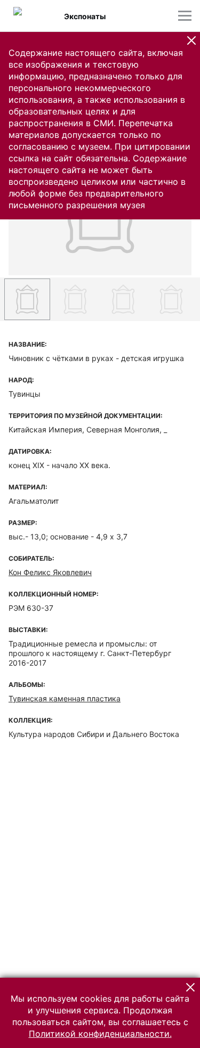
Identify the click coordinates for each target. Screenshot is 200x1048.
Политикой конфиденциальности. (100, 1033)
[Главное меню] (185, 15)
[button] (191, 40)
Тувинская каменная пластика (65, 698)
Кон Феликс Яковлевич (50, 572)
